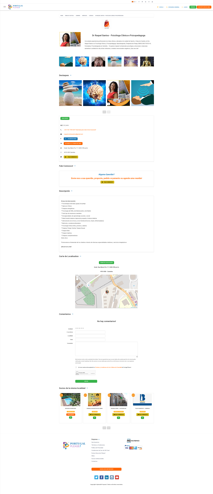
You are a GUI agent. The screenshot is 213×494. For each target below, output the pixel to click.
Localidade (70, 335)
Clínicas (91, 15)
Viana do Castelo (69, 15)
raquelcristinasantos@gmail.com (73, 134)
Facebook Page (72, 138)
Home (61, 15)
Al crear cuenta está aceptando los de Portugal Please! (104, 367)
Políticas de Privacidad (116, 367)
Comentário (70, 343)
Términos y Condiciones (98, 445)
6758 (134, 395)
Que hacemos (95, 442)
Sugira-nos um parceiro (106, 469)
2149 (110, 395)
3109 (86, 395)
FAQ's (93, 456)
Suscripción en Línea (204, 7)
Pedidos (193, 7)
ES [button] (134, 1)
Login (185, 7)
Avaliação (70, 329)
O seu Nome (70, 332)
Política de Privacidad (97, 447)
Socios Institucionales (98, 458)
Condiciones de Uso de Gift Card (100, 450)
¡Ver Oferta (65, 118)
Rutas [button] (161, 7)
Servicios (84, 15)
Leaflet (132, 307)
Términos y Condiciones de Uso (103, 367)
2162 (62, 395)
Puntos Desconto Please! (98, 453)
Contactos (94, 461)
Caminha (78, 15)
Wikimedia (135, 307)
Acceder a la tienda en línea (73, 143)
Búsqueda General (173, 7)
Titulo (71, 339)
